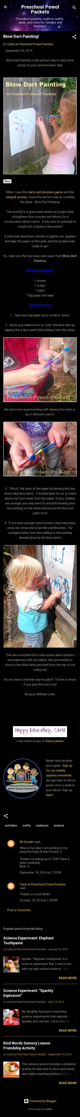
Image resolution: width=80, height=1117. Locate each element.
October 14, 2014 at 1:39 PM (38, 900)
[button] (74, 37)
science (59, 825)
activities (11, 825)
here (49, 795)
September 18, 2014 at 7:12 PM (40, 872)
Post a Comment (19, 910)
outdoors (42, 825)
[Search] (74, 8)
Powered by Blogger (42, 1101)
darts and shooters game (45, 192)
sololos (49, 1109)
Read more (68, 978)
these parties (54, 741)
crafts (26, 825)
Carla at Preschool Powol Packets (43, 884)
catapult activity (16, 197)
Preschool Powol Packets (40, 9)
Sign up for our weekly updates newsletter (59, 770)
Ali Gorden (27, 842)
